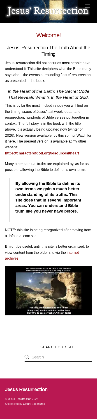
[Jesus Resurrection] (47, 17)
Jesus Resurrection (19, 399)
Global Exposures (34, 403)
